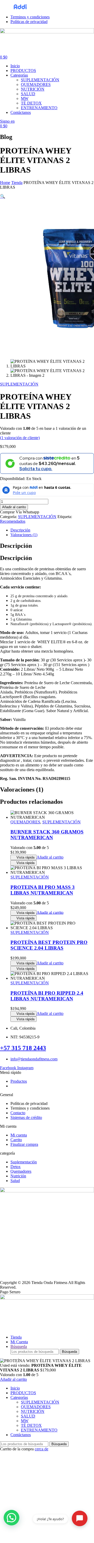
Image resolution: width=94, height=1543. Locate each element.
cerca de (41, 1449)
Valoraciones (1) (23, 535)
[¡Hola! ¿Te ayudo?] (79, 1518)
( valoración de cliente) (20, 437)
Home (5, 182)
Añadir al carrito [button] (50, 857)
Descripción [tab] (16, 545)
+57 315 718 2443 (23, 1048)
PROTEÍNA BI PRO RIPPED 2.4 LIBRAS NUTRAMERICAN (46, 995)
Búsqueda (69, 1352)
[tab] (52, 530)
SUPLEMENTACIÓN (19, 384)
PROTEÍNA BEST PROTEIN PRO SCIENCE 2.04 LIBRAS (48, 945)
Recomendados (12, 521)
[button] (2, 196)
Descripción (20, 530)
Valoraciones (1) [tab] (21, 789)
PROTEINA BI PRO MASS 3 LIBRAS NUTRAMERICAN (42, 890)
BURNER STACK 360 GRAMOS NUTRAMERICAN (47, 834)
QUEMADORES (25, 822)
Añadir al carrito (14, 507)
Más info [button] (58, 8)
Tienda (16, 182)
